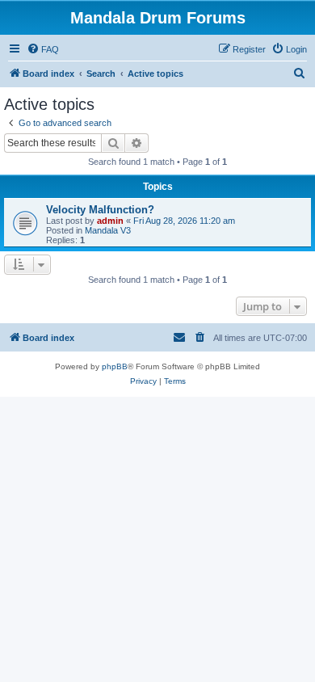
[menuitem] (43, 49)
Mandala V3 (108, 230)
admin (110, 220)
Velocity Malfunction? (100, 210)
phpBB (115, 366)
